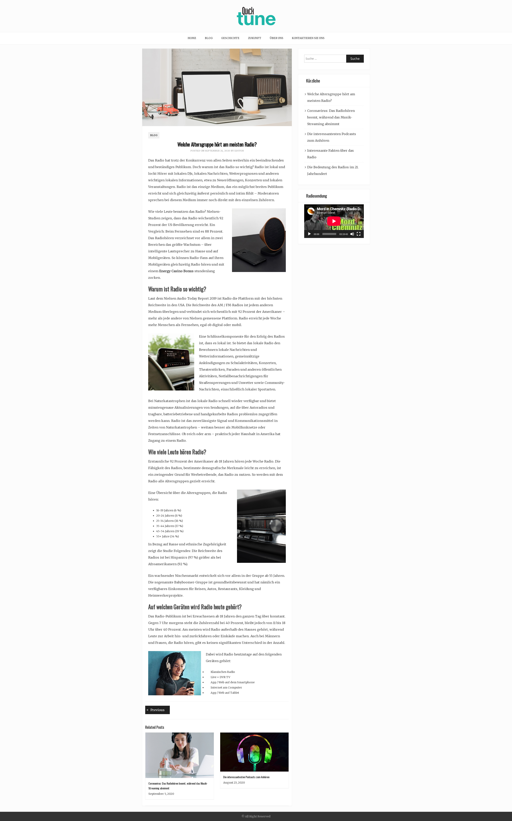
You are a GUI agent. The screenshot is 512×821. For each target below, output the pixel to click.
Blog (209, 38)
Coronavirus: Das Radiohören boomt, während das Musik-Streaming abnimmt (331, 117)
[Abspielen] (309, 234)
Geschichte (230, 38)
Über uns (276, 38)
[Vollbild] (359, 234)
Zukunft (254, 38)
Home (192, 38)
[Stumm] (352, 234)
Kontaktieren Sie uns (308, 38)
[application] (334, 221)
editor (239, 150)
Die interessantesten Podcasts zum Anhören (246, 777)
